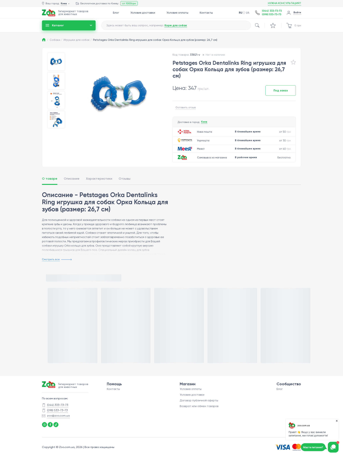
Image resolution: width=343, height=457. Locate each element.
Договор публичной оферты (199, 400)
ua (247, 12)
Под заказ (281, 90)
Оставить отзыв (185, 107)
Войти (297, 12)
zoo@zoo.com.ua (58, 415)
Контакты (206, 12)
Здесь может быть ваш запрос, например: (146, 25)
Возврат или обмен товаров (199, 406)
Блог (116, 12)
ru (240, 12)
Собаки (56, 40)
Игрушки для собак (78, 40)
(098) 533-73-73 (271, 14)
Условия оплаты (177, 12)
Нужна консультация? (284, 3)
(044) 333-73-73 (272, 10)
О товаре (49, 179)
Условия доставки (142, 12)
